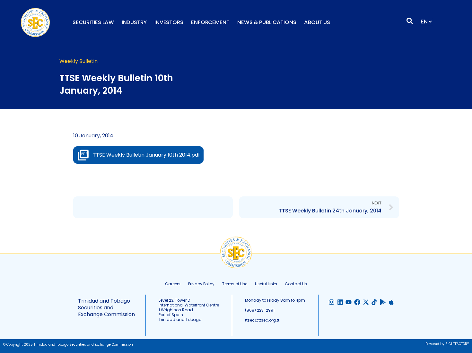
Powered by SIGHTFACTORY (447, 343)
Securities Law (93, 22)
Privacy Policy (201, 284)
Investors (168, 22)
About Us (317, 22)
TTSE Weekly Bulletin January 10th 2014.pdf (146, 155)
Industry (134, 22)
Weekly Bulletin (78, 61)
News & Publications (266, 22)
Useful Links (266, 284)
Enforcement (210, 22)
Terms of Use (234, 284)
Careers (172, 284)
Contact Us (296, 284)
